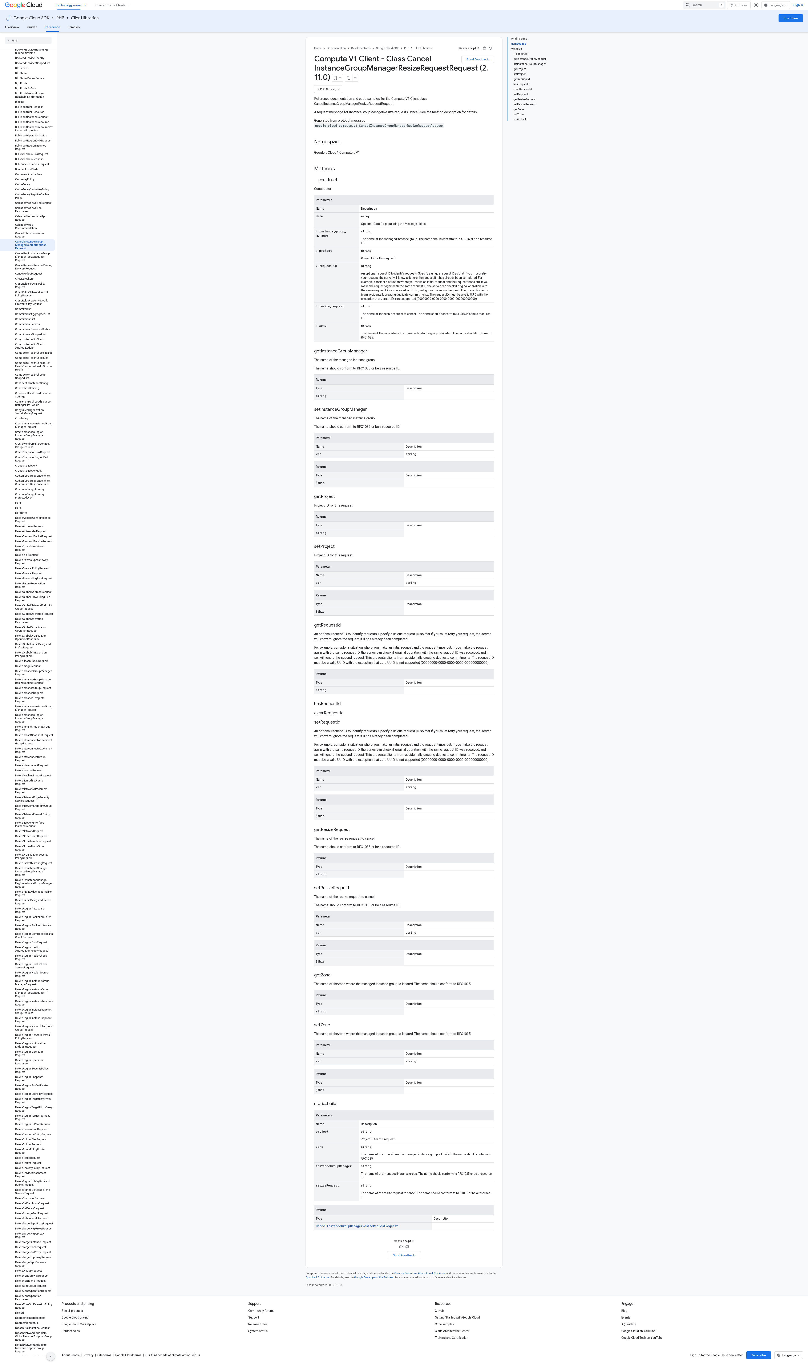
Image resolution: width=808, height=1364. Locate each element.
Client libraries (85, 18)
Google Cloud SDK (31, 18)
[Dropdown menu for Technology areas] (86, 5)
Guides (32, 27)
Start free (791, 18)
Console (741, 5)
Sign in (798, 5)
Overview (12, 27)
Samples (74, 27)
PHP (60, 18)
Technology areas (68, 5)
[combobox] (704, 5)
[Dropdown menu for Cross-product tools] (130, 5)
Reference (52, 27)
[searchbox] (28, 40)
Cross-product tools (110, 5)
